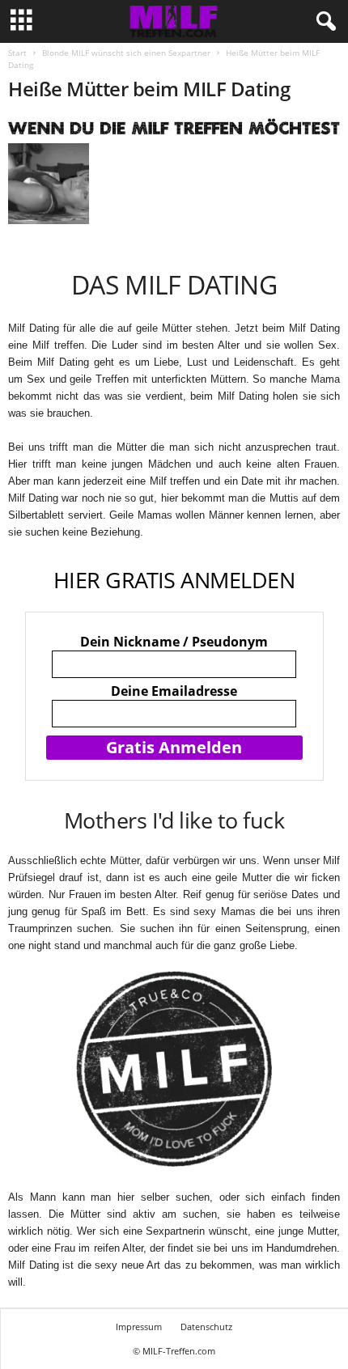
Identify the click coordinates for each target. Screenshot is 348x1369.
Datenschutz (206, 1326)
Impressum (139, 1326)
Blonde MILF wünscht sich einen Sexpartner (126, 52)
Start (17, 52)
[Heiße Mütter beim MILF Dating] (174, 126)
